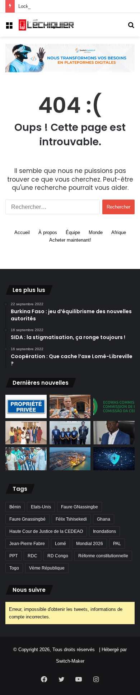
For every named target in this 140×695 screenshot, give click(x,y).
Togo (14, 568)
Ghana (103, 519)
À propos (47, 232)
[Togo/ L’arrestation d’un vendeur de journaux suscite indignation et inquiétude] (70, 406)
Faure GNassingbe (79, 506)
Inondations (104, 531)
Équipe (73, 232)
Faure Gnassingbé (27, 519)
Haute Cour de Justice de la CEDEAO (46, 531)
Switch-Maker (70, 661)
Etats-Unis (41, 506)
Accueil (22, 232)
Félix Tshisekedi (71, 519)
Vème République (47, 568)
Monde (96, 232)
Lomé (60, 543)
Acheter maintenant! (70, 240)
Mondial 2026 (89, 543)
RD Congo (57, 555)
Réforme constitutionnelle (103, 555)
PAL (117, 543)
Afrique (118, 232)
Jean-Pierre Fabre (27, 543)
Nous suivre (29, 590)
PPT (13, 555)
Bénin (15, 506)
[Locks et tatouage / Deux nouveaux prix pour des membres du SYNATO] (26, 432)
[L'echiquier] (46, 25)
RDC (32, 555)
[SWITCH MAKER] (70, 57)
